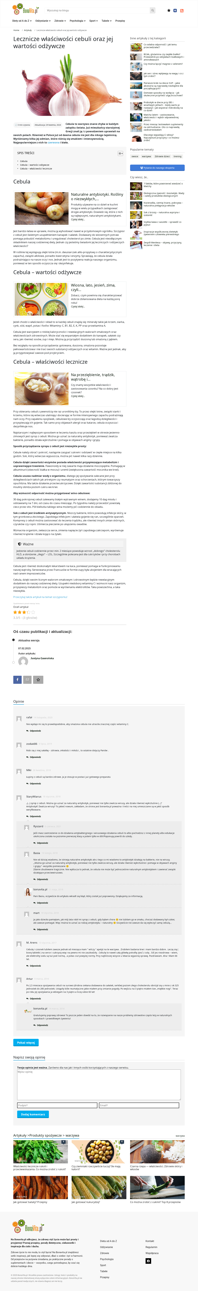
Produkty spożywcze (45, 1135)
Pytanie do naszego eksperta (158, 167)
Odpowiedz (35, 730)
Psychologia (76, 20)
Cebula (23, 161)
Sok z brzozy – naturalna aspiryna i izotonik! (162, 214)
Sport (92, 20)
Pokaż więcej (26, 1042)
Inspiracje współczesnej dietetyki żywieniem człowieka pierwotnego (161, 233)
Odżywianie (41, 20)
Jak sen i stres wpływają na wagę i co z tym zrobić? (163, 75)
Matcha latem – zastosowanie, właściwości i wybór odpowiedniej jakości (161, 117)
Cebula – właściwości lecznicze (36, 168)
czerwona (54, 142)
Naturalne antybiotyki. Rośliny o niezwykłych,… (97, 196)
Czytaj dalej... (78, 219)
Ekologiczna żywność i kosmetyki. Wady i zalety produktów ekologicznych (164, 194)
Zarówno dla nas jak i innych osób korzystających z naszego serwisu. (73, 1067)
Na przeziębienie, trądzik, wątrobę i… (93, 377)
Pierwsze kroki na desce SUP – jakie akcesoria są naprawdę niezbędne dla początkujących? (163, 86)
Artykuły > (21, 1135)
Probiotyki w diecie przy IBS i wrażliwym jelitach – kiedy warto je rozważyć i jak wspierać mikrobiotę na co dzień (163, 106)
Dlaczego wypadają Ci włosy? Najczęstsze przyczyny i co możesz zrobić (161, 138)
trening (177, 156)
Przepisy (120, 20)
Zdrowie (59, 20)
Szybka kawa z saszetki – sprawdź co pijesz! (162, 223)
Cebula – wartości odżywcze (35, 164)
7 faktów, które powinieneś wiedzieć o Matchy (163, 185)
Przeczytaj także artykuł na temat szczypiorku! (40, 597)
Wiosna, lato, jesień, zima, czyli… (93, 287)
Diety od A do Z (20, 20)
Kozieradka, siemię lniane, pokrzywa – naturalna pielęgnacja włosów (163, 204)
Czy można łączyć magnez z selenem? (163, 64)
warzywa (146, 156)
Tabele (105, 20)
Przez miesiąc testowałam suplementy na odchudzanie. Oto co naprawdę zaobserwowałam (163, 127)
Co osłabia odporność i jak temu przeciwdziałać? (160, 46)
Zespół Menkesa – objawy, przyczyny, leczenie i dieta (163, 244)
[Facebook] (175, 10)
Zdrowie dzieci (162, 156)
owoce (135, 156)
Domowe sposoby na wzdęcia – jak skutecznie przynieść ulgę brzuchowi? (163, 94)
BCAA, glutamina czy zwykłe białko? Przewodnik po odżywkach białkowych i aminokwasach (164, 57)
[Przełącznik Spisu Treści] (118, 153)
